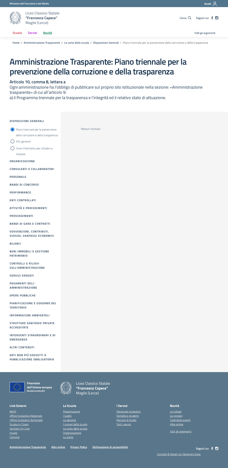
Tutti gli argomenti (204, 33)
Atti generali (23, 141)
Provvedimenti (21, 216)
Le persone (69, 420)
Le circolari (176, 416)
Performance (20, 192)
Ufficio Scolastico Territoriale (26, 420)
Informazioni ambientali (30, 315)
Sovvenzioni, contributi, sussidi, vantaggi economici (32, 233)
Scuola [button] (17, 32)
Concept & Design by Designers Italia (179, 454)
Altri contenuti (22, 347)
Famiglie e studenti (127, 416)
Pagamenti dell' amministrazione (23, 285)
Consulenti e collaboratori (32, 169)
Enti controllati (23, 200)
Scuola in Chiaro (19, 424)
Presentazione (71, 411)
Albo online (176, 424)
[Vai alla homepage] (15, 18)
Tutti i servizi (123, 424)
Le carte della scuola (75, 428)
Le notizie (175, 411)
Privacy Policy (78, 447)
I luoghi (67, 416)
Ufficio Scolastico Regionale (26, 416)
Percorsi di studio (126, 420)
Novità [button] (47, 32)
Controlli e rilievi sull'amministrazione (27, 265)
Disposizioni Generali (27, 121)
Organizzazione (22, 161)
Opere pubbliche (23, 295)
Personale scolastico (128, 411)
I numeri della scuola (75, 424)
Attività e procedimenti (28, 208)
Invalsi (13, 433)
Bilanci (15, 243)
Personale (18, 177)
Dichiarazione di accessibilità (110, 447)
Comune (14, 437)
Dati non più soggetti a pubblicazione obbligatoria (32, 357)
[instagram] (216, 18)
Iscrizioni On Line (20, 428)
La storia (68, 437)
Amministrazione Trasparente (28, 447)
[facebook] (212, 18)
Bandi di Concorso (24, 184)
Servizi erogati (22, 275)
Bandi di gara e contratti (30, 223)
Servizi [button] (32, 32)
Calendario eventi (180, 420)
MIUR (13, 411)
